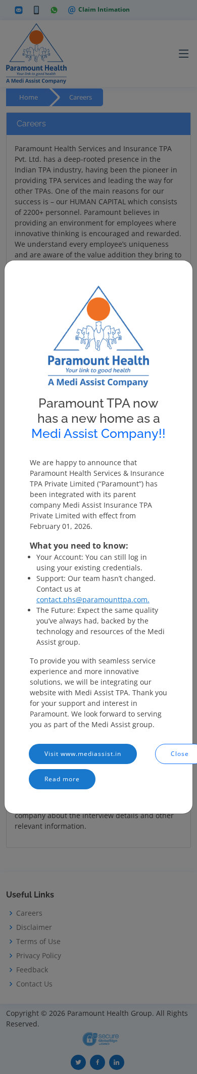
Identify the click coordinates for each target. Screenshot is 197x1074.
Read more (62, 779)
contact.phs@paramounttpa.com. (93, 599)
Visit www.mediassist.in (82, 753)
